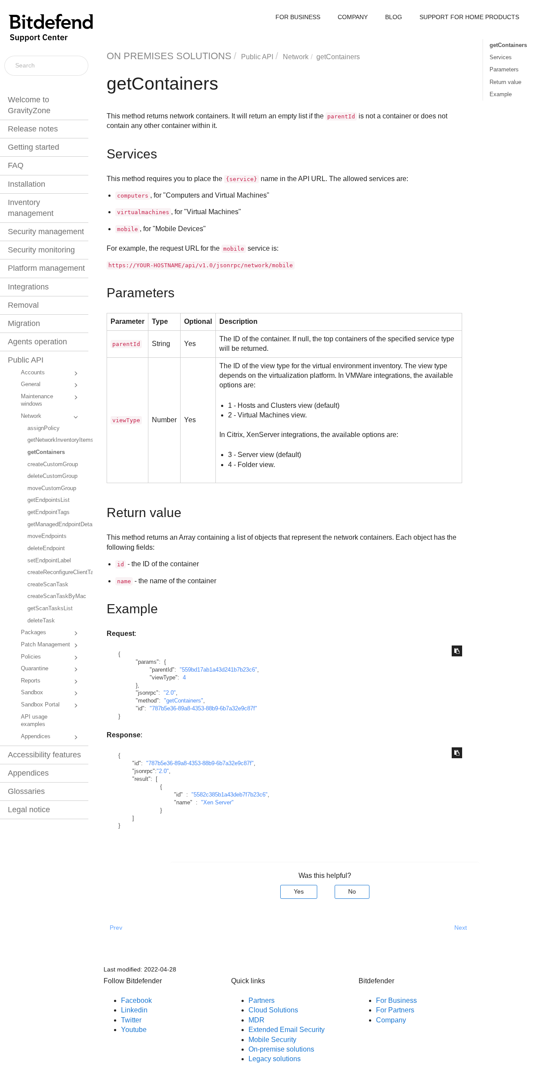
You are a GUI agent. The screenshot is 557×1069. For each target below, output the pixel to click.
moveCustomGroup (51, 488)
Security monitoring (41, 249)
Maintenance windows (37, 400)
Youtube (134, 1029)
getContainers (46, 452)
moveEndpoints (47, 536)
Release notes (33, 128)
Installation (26, 184)
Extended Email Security (286, 1029)
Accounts (33, 373)
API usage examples (34, 721)
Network (31, 416)
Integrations (28, 286)
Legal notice (29, 809)
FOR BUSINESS (297, 16)
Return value (505, 82)
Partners (261, 1000)
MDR (256, 1020)
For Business (396, 1000)
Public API (26, 360)
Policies (31, 657)
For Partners (395, 1010)
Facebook (136, 1000)
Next (460, 927)
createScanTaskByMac (56, 596)
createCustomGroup (52, 464)
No (352, 891)
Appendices (35, 736)
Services (501, 57)
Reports (30, 681)
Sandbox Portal (40, 705)
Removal (23, 305)
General (30, 384)
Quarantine (34, 669)
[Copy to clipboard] (457, 650)
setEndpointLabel (49, 561)
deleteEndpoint (46, 548)
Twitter (131, 1020)
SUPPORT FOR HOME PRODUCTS (469, 16)
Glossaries (26, 791)
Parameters (504, 69)
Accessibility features (44, 754)
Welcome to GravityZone (29, 105)
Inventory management (31, 208)
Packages (33, 632)
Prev (116, 927)
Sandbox (32, 692)
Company (391, 1020)
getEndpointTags (48, 512)
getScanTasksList (50, 608)
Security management (46, 231)
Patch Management (45, 645)
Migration (24, 323)
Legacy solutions (274, 1058)
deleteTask (41, 621)
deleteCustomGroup (52, 476)
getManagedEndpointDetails (57, 524)
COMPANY (353, 16)
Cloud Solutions (273, 1010)
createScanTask (47, 585)
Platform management (46, 268)
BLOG (393, 16)
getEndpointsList (48, 500)
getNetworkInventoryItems (57, 440)
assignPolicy (43, 428)
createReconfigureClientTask (57, 572)
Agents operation (37, 341)
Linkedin (134, 1010)
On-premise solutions (281, 1049)
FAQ (15, 165)
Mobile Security (272, 1039)
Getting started (33, 147)
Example (501, 94)
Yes (299, 891)
